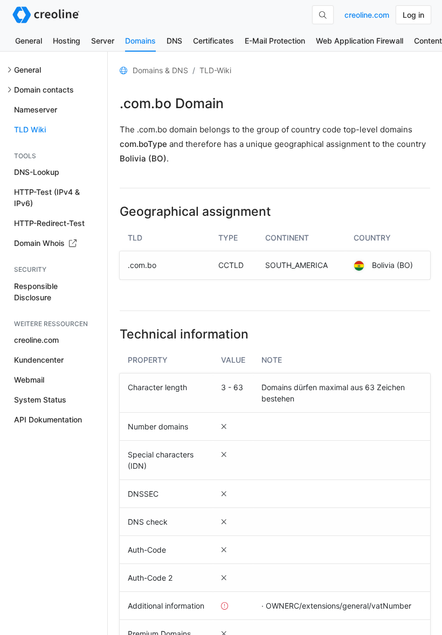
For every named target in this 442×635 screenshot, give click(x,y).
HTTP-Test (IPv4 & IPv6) (47, 197)
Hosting (66, 40)
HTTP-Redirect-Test (49, 223)
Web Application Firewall (359, 40)
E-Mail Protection (275, 40)
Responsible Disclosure (36, 291)
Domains (140, 40)
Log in (413, 14)
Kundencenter (39, 359)
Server (102, 40)
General (28, 40)
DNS (174, 40)
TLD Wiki (30, 129)
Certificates (213, 40)
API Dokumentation (48, 419)
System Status (40, 399)
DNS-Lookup (36, 172)
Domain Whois (40, 243)
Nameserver (35, 109)
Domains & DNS (160, 70)
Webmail (29, 379)
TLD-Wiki (215, 70)
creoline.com (366, 14)
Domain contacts (44, 89)
